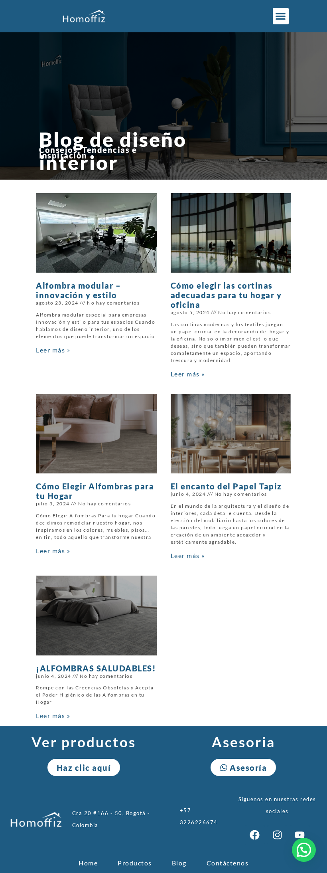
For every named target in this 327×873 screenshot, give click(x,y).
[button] (281, 16)
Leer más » (53, 350)
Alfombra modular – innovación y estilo (78, 290)
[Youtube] (300, 835)
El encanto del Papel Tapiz (226, 486)
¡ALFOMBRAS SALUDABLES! (96, 668)
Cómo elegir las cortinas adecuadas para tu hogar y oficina (226, 295)
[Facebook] (255, 835)
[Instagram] (277, 835)
